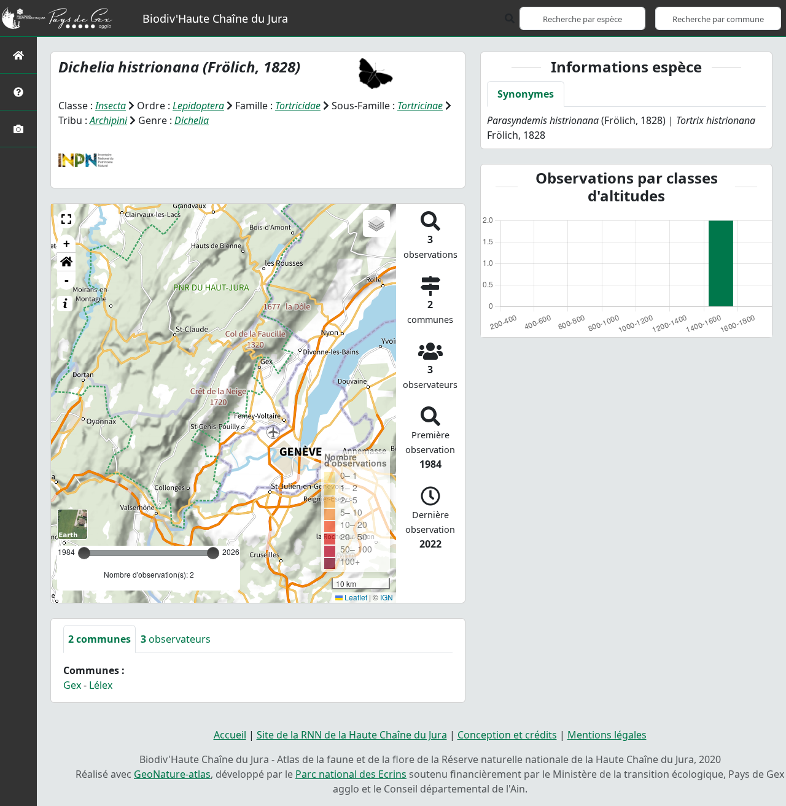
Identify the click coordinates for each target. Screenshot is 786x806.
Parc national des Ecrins (351, 774)
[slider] (213, 553)
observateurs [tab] (176, 639)
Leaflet (355, 597)
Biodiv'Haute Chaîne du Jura (215, 18)
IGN (386, 597)
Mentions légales (607, 735)
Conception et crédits (507, 735)
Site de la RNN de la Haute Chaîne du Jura (352, 735)
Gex (72, 685)
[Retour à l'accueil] (18, 55)
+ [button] (66, 243)
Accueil (230, 735)
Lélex (100, 685)
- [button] (66, 280)
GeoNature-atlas (172, 774)
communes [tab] (99, 639)
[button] (66, 219)
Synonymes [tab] (525, 94)
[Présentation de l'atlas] (18, 92)
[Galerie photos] (18, 128)
